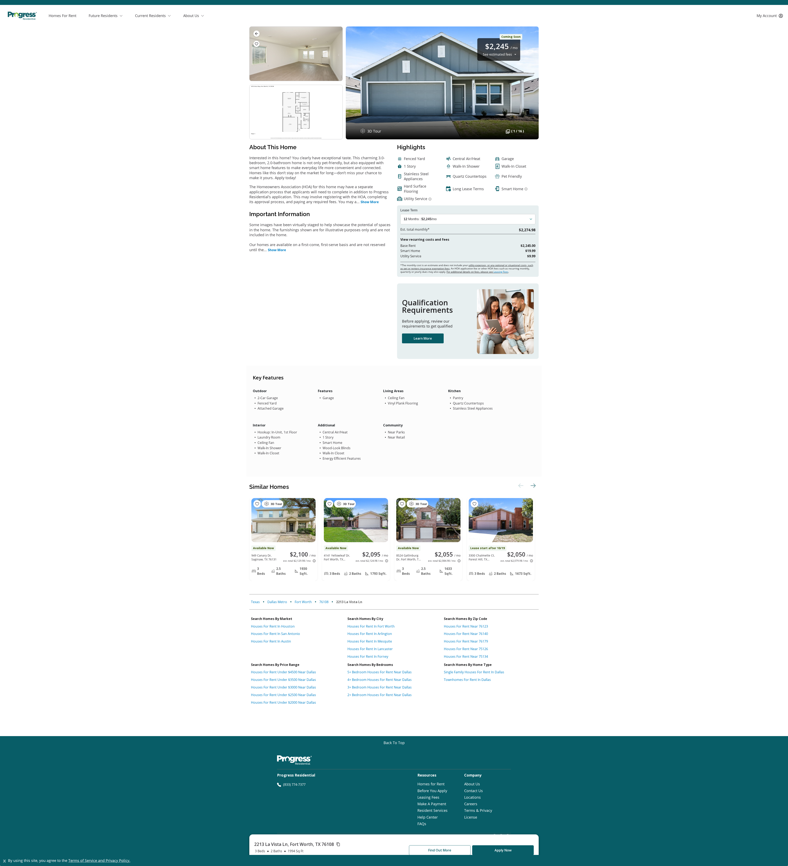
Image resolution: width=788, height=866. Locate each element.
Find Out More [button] (439, 850)
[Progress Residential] (22, 15)
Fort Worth (303, 602)
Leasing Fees (501, 272)
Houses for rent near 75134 (466, 656)
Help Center (427, 817)
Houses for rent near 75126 (466, 649)
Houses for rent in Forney (367, 656)
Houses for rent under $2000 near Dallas (283, 702)
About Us (472, 783)
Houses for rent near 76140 (466, 633)
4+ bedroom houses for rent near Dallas (379, 679)
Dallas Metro (277, 602)
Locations (472, 797)
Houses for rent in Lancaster (370, 649)
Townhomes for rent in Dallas (467, 679)
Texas (255, 602)
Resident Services (432, 810)
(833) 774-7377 (294, 784)
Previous (520, 485)
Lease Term (408, 210)
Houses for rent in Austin (271, 641)
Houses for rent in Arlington (369, 633)
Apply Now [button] (503, 850)
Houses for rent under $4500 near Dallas (283, 672)
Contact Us (473, 790)
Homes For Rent (62, 15)
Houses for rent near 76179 (466, 641)
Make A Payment (431, 803)
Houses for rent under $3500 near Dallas (283, 679)
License (470, 817)
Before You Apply (432, 790)
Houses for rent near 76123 (466, 626)
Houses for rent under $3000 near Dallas (283, 687)
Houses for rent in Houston (273, 626)
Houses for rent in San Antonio (275, 633)
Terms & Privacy (478, 810)
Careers (470, 803)
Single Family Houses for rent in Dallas (474, 672)
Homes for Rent (430, 783)
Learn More (423, 338)
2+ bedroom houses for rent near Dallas (379, 695)
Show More (370, 202)
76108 (324, 602)
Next (532, 485)
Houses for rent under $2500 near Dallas (283, 695)
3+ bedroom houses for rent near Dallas (379, 687)
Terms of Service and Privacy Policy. (99, 860)
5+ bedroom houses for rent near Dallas (379, 672)
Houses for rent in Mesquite (369, 641)
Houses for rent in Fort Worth (371, 626)
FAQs (421, 823)
